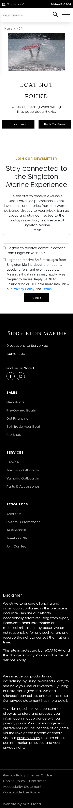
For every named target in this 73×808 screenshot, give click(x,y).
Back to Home (54, 124)
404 (19, 28)
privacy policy (28, 738)
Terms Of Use (41, 775)
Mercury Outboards (22, 470)
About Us (13, 514)
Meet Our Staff (18, 538)
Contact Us (15, 353)
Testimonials (16, 530)
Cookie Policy (14, 781)
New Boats (15, 402)
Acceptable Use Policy (22, 792)
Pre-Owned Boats (21, 410)
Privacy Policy (23, 289)
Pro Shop (13, 434)
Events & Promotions (23, 522)
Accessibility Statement (22, 786)
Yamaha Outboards (22, 478)
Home (8, 28)
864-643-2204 (60, 4)
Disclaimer (38, 781)
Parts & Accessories (23, 486)
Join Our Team (18, 546)
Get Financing (17, 418)
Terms (47, 289)
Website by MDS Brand (22, 804)
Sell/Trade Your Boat (23, 426)
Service (12, 462)
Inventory (18, 124)
